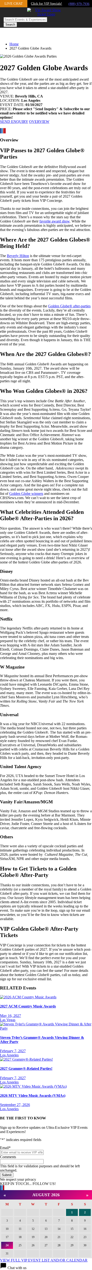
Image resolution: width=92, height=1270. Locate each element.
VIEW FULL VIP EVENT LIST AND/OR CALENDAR (44, 1260)
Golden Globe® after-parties (69, 306)
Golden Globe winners (26, 494)
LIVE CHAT (13, 3)
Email (5, 1148)
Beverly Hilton (18, 256)
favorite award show (54, 221)
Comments (8, 1157)
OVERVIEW (39, 122)
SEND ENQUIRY (14, 122)
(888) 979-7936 (78, 4)
